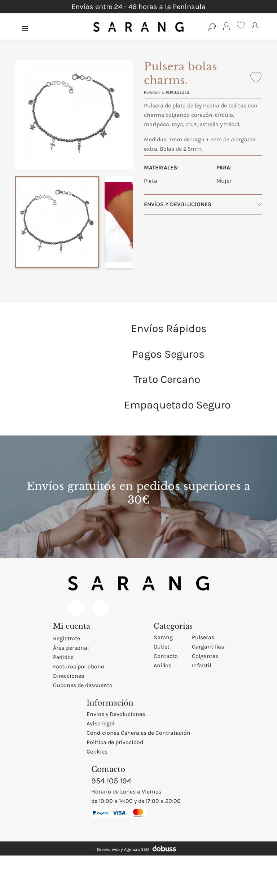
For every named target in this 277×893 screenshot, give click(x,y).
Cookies (97, 751)
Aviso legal (100, 723)
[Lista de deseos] (241, 26)
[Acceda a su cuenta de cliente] (226, 27)
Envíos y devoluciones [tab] (177, 204)
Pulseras (203, 637)
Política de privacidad (115, 742)
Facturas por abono (78, 666)
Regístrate (66, 638)
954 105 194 (111, 781)
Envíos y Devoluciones (116, 714)
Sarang (163, 637)
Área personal (71, 647)
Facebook (76, 608)
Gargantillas (208, 646)
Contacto (166, 656)
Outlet (162, 646)
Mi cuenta (71, 626)
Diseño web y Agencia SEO (123, 849)
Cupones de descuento (83, 685)
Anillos (162, 665)
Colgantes (205, 656)
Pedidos (63, 657)
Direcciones (68, 675)
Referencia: (154, 92)
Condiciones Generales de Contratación (138, 732)
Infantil (201, 665)
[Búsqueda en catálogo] (212, 27)
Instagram (100, 608)
